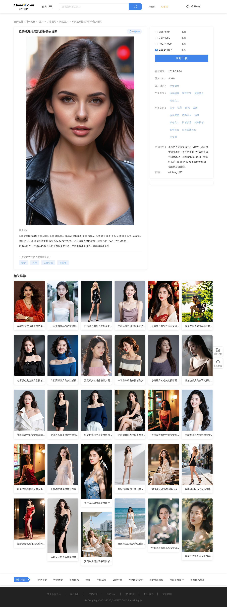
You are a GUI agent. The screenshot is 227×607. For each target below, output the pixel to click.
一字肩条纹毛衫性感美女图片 (131, 380)
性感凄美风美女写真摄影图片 (199, 380)
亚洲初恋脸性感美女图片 (63, 489)
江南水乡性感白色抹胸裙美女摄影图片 (64, 326)
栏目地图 (148, 594)
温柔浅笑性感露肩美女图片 (98, 380)
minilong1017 (175, 172)
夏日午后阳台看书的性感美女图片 (98, 561)
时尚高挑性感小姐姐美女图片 (131, 489)
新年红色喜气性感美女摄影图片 (165, 326)
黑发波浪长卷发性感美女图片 (199, 434)
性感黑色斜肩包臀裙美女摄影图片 (98, 326)
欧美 (179, 107)
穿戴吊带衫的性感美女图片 (131, 326)
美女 (23, 262)
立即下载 (182, 58)
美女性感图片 (156, 580)
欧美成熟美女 (189, 129)
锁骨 (196, 115)
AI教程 (164, 6)
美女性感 (74, 580)
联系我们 (74, 594)
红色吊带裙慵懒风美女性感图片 (31, 489)
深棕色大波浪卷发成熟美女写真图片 (31, 326)
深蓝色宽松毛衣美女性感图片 (98, 434)
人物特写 (48, 262)
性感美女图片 (177, 580)
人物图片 (51, 21)
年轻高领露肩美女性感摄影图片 (64, 380)
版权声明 (111, 594)
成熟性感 (199, 122)
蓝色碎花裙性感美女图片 (97, 502)
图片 (41, 21)
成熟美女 (199, 93)
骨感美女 (42, 580)
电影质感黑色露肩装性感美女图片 (31, 380)
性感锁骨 (174, 93)
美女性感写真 (197, 580)
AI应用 (152, 6)
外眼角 (63, 262)
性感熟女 (58, 580)
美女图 (173, 136)
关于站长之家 (54, 594)
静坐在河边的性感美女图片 (199, 326)
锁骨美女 (186, 92)
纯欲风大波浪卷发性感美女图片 (64, 557)
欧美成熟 (174, 115)
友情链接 (130, 594)
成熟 (195, 107)
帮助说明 (167, 594)
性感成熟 (101, 580)
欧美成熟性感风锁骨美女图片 (87, 21)
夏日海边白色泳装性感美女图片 (131, 543)
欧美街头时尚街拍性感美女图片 (199, 489)
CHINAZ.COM (119, 600)
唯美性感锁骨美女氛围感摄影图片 (199, 556)
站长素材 (30, 21)
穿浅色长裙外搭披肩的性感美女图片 (165, 489)
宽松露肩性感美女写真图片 (31, 434)
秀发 (34, 262)
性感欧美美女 (136, 580)
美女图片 (64, 21)
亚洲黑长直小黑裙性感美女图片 (64, 434)
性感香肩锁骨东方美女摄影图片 (165, 547)
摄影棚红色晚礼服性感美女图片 (31, 543)
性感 (187, 107)
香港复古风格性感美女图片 (165, 434)
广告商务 (93, 594)
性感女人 (174, 100)
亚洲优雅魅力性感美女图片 (131, 434)
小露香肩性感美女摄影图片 (165, 380)
